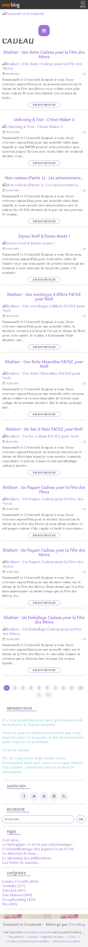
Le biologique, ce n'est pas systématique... (38, 844)
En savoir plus (44, 104)
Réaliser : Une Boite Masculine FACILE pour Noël (44, 364)
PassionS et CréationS (37, 932)
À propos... (11, 839)
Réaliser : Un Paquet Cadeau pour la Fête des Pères (44, 490)
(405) (9, 904)
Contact (33, 936)
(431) (18, 899)
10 (80, 688)
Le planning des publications (26, 858)
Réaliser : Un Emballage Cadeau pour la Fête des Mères (44, 620)
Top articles (15, 936)
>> (48, 694)
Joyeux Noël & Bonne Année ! (44, 236)
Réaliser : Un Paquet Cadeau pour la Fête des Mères (44, 552)
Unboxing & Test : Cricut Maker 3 (44, 119)
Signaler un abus (53, 936)
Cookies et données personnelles (28, 941)
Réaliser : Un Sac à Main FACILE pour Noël (44, 429)
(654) (20, 881)
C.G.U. (72, 936)
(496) (17, 895)
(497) (14, 890)
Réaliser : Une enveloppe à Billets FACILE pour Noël (44, 297)
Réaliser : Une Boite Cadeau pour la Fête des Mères (44, 54)
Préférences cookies (66, 941)
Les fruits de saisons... (21, 862)
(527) (13, 886)
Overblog (77, 924)
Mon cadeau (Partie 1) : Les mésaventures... (44, 178)
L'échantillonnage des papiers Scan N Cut (38, 849)
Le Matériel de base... (20, 853)
